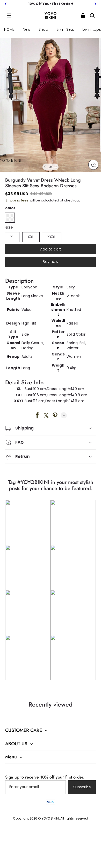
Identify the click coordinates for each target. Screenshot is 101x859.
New (26, 29)
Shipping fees (16, 200)
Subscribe (82, 787)
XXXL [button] (51, 236)
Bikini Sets (65, 29)
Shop (43, 29)
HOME (9, 29)
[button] (8, 15)
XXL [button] (31, 236)
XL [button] (12, 236)
